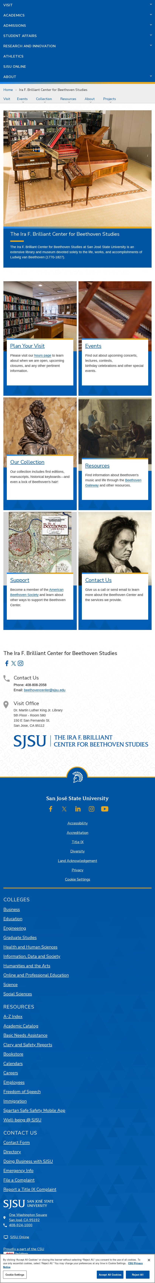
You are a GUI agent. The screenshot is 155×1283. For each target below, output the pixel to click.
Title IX (78, 842)
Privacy (77, 870)
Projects (109, 99)
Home (8, 89)
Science (10, 984)
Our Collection (27, 462)
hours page (42, 355)
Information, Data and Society (31, 956)
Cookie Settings (77, 879)
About (9, 77)
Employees (14, 1082)
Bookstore (13, 1054)
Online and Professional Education (36, 975)
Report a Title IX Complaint (29, 1189)
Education (12, 919)
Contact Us (98, 580)
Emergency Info (18, 1170)
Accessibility (77, 823)
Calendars (13, 1063)
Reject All (137, 1274)
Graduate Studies (20, 937)
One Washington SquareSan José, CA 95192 (28, 1217)
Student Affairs (20, 36)
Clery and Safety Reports (27, 1045)
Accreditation (77, 832)
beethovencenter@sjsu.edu (44, 689)
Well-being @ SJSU (22, 1120)
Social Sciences (17, 994)
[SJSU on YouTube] (104, 809)
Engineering (14, 928)
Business (11, 909)
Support (19, 580)
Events (22, 99)
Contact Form (16, 1142)
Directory (12, 1152)
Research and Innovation (29, 46)
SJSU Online (14, 66)
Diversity (77, 851)
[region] (77, 1268)
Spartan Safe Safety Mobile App (34, 1110)
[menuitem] (7, 99)
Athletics (13, 56)
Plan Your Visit (27, 346)
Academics (14, 15)
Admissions (14, 25)
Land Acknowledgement (77, 860)
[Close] (149, 1260)
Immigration (15, 1101)
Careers (10, 1073)
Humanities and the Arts (26, 966)
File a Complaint (19, 1180)
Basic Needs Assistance (25, 1035)
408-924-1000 (21, 1225)
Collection (44, 99)
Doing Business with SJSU (28, 1161)
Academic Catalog (20, 1026)
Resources (68, 99)
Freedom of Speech (22, 1092)
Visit (8, 5)
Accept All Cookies (110, 1274)
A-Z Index (12, 1016)
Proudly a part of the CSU (23, 1249)
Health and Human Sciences (30, 947)
